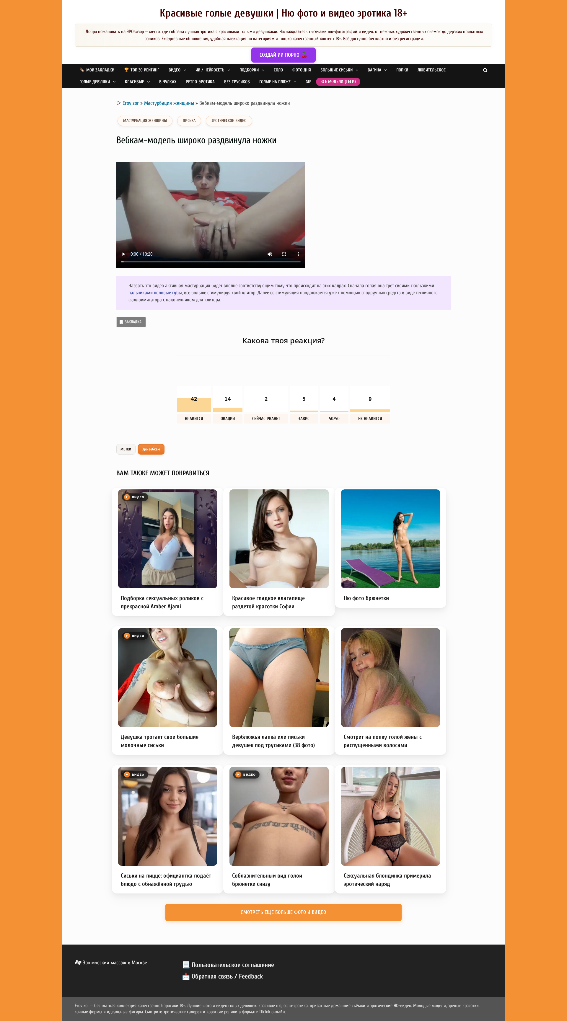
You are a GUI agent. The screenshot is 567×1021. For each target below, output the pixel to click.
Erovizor (131, 103)
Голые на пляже (275, 81)
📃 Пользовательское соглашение (228, 965)
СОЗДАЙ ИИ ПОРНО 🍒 (283, 55)
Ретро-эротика (200, 81)
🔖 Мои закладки (96, 70)
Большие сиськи (336, 70)
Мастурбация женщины (169, 103)
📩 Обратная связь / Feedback (222, 976)
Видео (174, 70)
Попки (402, 70)
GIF (308, 81)
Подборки (249, 70)
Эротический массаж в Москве (114, 963)
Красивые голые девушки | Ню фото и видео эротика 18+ (283, 13)
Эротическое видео (229, 120)
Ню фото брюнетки (366, 598)
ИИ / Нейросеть (209, 70)
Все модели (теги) (338, 81)
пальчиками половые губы (155, 292)
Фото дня (301, 70)
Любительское (432, 70)
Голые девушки (94, 81)
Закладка (133, 321)
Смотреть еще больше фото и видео (283, 912)
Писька (189, 120)
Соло (278, 70)
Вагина (374, 70)
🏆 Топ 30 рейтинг (141, 70)
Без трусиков (237, 81)
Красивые (134, 81)
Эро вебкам (151, 449)
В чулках (167, 81)
